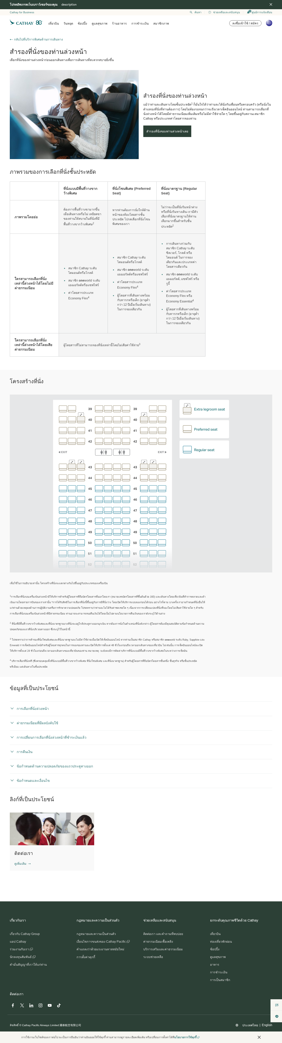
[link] (74, 114)
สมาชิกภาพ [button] (161, 23)
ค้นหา (198, 12)
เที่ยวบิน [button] (53, 23)
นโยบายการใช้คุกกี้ (185, 1037)
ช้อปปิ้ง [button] (82, 23)
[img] (271, 4)
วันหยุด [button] (68, 23)
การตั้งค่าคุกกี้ (86, 957)
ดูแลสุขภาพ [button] (99, 23)
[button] (22, 863)
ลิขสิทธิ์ (14, 1025)
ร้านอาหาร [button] (119, 23)
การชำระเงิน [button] (140, 23)
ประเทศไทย (250, 1025)
